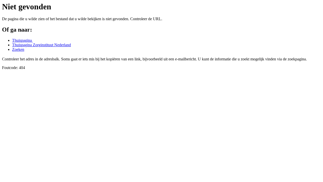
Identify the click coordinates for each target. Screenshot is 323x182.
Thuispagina (22, 40)
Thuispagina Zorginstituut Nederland (41, 45)
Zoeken (18, 49)
